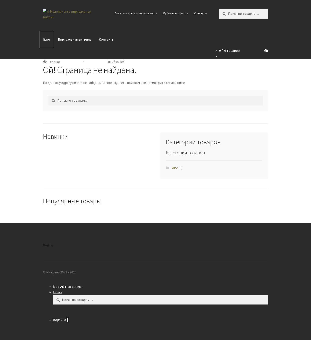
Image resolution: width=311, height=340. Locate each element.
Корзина (60, 320)
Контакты (200, 13)
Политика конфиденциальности (136, 13)
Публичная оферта (175, 13)
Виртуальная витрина (74, 39)
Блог (46, 39)
